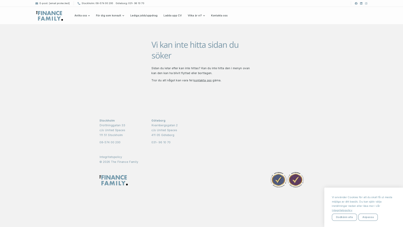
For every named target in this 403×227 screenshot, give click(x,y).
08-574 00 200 (104, 3)
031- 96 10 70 (136, 3)
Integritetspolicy (110, 157)
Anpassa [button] (368, 217)
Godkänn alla (344, 217)
